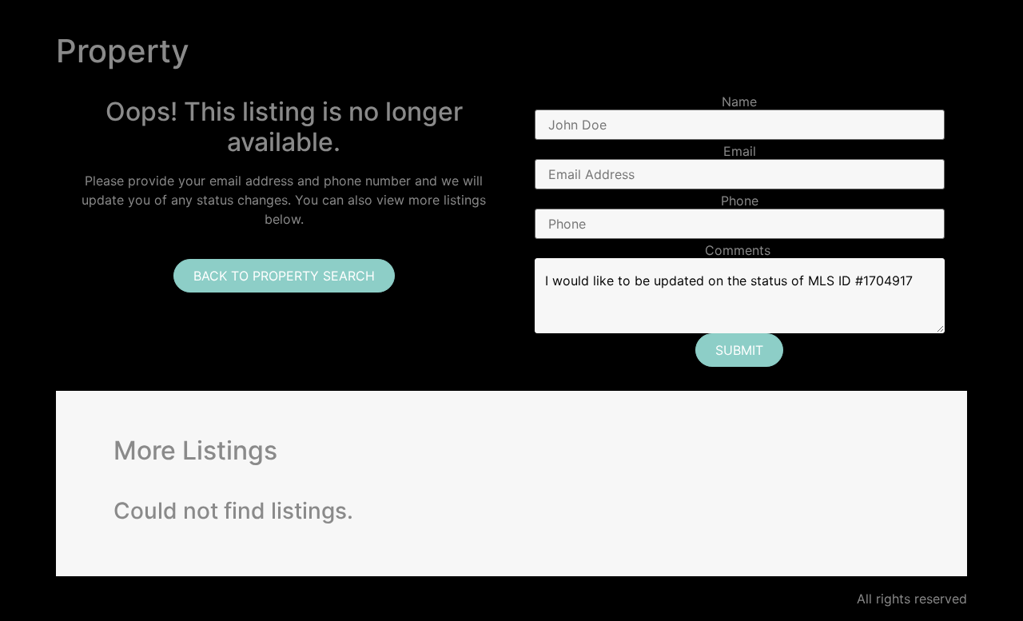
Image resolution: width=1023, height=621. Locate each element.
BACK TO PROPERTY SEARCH (284, 276)
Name (739, 101)
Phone (739, 200)
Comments (737, 250)
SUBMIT (739, 350)
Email (739, 151)
